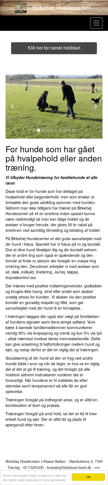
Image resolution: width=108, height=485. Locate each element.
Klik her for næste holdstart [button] (54, 48)
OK (88, 477)
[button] (13, 106)
